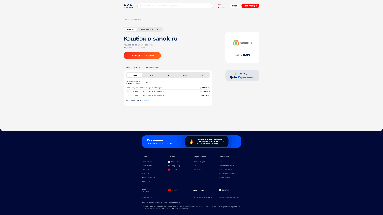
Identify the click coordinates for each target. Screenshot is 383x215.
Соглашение (224, 177)
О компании (147, 166)
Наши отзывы (147, 162)
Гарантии (245, 77)
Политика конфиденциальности (203, 197)
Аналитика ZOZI (148, 177)
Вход (234, 6)
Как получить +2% (133, 82)
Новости (145, 173)
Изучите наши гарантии (134, 48)
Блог (221, 162)
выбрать (155, 67)
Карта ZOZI (146, 181)
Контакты (146, 170)
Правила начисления (149, 29)
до (201, 88)
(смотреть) (147, 100)
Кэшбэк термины (226, 166)
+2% (208, 88)
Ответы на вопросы (227, 173)
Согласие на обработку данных (229, 197)
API (194, 166)
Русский (222, 7)
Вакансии (197, 170)
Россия (222, 4)
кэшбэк (130, 29)
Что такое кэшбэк (226, 170)
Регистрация (250, 6)
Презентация (199, 162)
